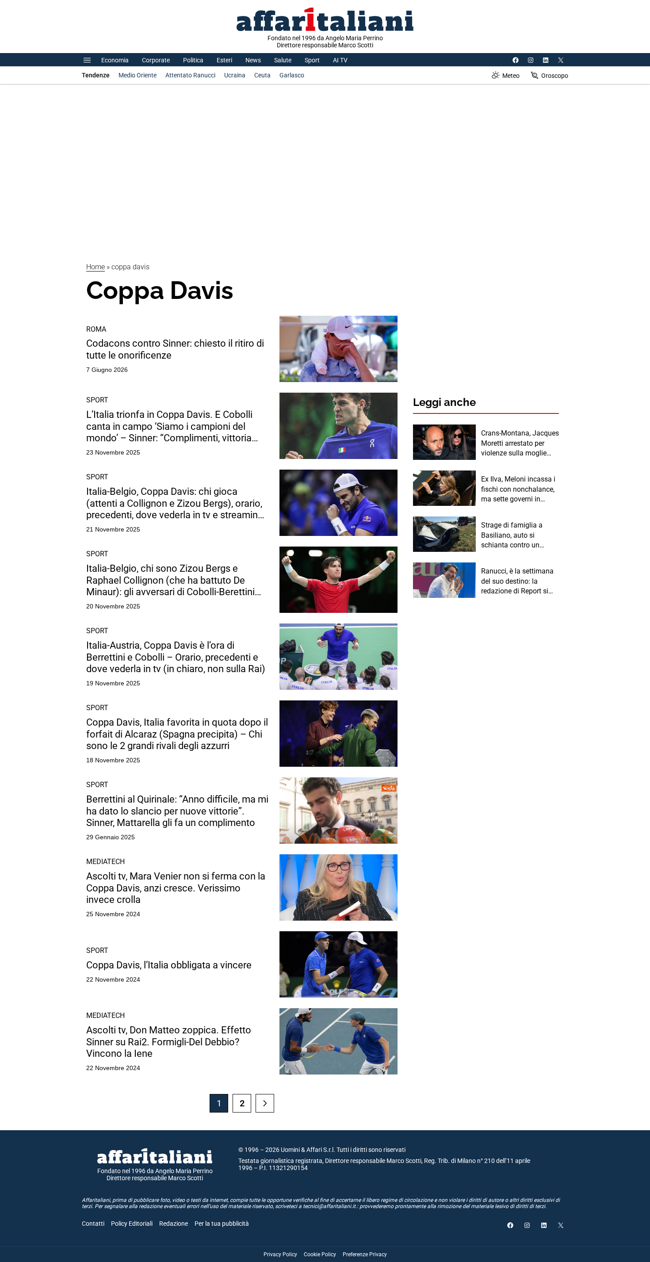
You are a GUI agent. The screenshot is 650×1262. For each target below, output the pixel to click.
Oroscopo (554, 75)
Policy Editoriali (132, 1223)
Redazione (173, 1223)
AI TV (340, 60)
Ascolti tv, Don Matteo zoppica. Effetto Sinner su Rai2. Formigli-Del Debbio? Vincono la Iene (168, 1042)
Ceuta (262, 75)
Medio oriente (138, 75)
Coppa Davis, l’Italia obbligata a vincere (169, 965)
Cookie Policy (320, 1254)
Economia (115, 60)
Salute (282, 60)
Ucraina (234, 75)
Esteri (224, 60)
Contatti (93, 1223)
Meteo (511, 75)
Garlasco (291, 75)
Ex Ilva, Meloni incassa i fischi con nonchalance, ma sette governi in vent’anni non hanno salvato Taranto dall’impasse (518, 489)
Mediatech (105, 861)
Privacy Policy (280, 1254)
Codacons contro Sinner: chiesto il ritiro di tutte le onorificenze (175, 349)
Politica (193, 60)
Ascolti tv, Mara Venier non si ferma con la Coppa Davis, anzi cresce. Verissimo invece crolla (175, 888)
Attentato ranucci (190, 75)
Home (95, 267)
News (253, 60)
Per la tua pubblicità (222, 1223)
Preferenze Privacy (365, 1254)
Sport (312, 60)
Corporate (156, 60)
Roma (96, 329)
